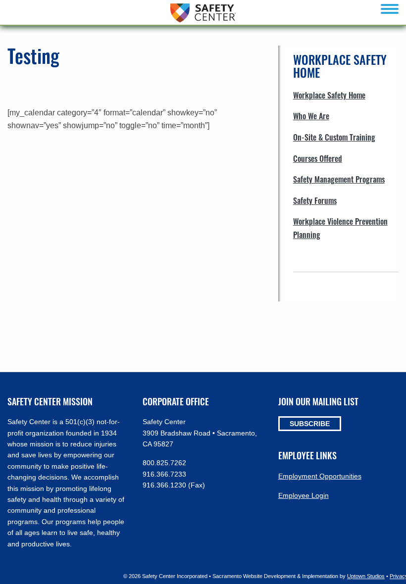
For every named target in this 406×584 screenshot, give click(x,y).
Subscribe (310, 424)
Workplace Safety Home (329, 95)
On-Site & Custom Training (334, 137)
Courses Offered (317, 158)
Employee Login (303, 495)
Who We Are (311, 116)
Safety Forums (315, 200)
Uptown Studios (366, 576)
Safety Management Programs (339, 179)
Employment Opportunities (319, 476)
